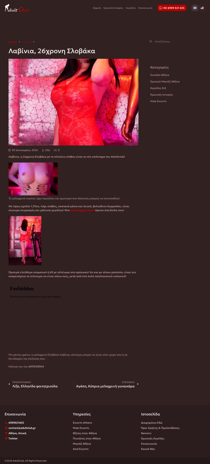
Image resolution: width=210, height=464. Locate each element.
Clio (47, 150)
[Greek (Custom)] (195, 8)
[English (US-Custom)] (202, 8)
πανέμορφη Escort (82, 210)
